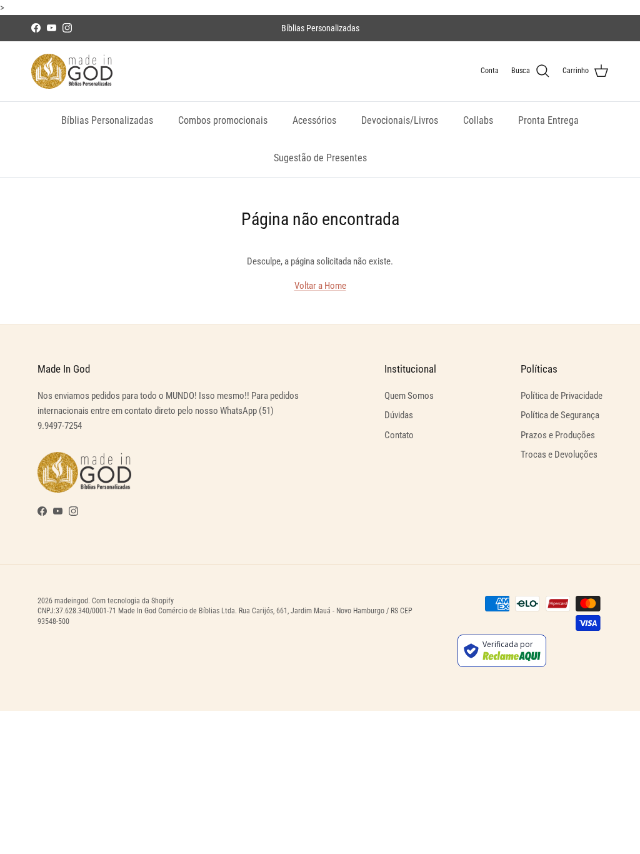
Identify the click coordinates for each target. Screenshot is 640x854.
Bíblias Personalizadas (107, 120)
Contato (399, 435)
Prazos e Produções (558, 435)
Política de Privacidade (561, 395)
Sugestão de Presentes (320, 158)
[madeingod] (71, 71)
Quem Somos (409, 395)
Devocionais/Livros (399, 120)
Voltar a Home (320, 285)
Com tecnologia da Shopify (133, 600)
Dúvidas (398, 415)
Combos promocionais (223, 120)
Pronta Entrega (548, 120)
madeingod (71, 600)
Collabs (478, 120)
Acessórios (314, 120)
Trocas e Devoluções (559, 454)
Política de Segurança (560, 415)
